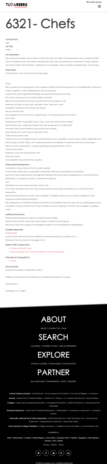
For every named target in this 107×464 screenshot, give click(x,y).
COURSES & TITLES (49, 346)
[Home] (16, 6)
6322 (14, 233)
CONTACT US (54, 328)
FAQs (64, 328)
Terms (61, 445)
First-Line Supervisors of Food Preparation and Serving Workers (37, 252)
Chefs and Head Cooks (21, 248)
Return (54, 445)
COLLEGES (35, 346)
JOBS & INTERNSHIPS (67, 346)
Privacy (46, 445)
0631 (43, 240)
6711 (75, 236)
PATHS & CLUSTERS (39, 363)
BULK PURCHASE (38, 381)
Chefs (13, 261)
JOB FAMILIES (55, 363)
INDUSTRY (72, 381)
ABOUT (43, 328)
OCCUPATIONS (69, 363)
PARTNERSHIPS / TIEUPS (56, 381)
